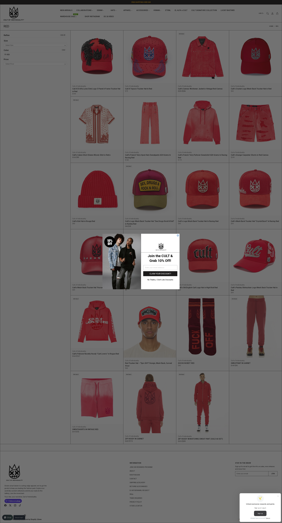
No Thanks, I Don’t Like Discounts (160, 280)
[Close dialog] (178, 235)
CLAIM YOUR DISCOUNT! (160, 274)
